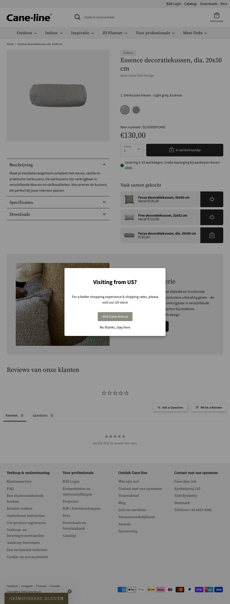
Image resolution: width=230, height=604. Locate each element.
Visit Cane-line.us (115, 316)
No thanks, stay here (115, 327)
